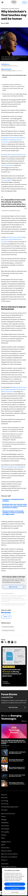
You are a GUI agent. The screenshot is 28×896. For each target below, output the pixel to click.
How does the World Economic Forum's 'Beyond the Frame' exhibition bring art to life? (16, 761)
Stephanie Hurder (6, 69)
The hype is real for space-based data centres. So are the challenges (17, 776)
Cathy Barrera (5, 64)
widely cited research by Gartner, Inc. (14, 154)
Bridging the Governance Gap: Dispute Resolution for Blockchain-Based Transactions (13, 140)
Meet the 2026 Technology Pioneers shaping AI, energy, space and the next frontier (13, 742)
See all (24, 721)
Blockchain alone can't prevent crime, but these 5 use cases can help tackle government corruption (14, 506)
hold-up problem (6, 180)
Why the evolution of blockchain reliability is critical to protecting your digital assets (13, 512)
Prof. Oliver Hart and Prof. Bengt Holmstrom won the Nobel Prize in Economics (13, 239)
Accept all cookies (15, 888)
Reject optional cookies (14, 884)
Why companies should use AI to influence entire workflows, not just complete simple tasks (17, 768)
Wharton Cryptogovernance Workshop (13, 467)
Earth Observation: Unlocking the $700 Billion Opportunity (17, 752)
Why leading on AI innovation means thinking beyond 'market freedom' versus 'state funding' (17, 784)
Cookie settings (14, 892)
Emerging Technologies (10, 8)
